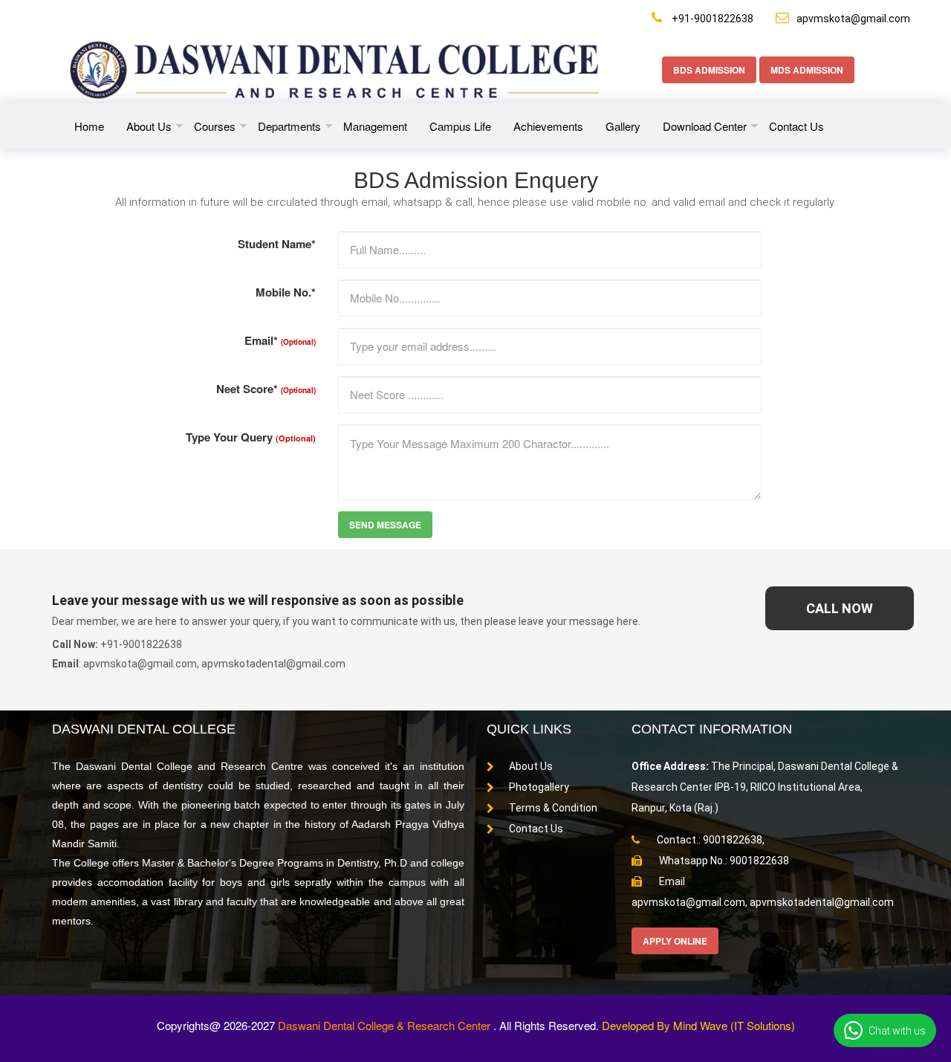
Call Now (839, 608)
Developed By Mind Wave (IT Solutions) (698, 1025)
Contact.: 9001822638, (710, 840)
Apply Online (675, 941)
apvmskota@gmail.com (853, 19)
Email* (280, 340)
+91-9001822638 (711, 19)
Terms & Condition (553, 808)
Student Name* (277, 244)
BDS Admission (709, 70)
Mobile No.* (286, 292)
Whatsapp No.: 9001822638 (723, 861)
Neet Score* (266, 389)
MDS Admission (806, 70)
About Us (531, 766)
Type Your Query (251, 437)
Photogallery (539, 787)
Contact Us (536, 829)
